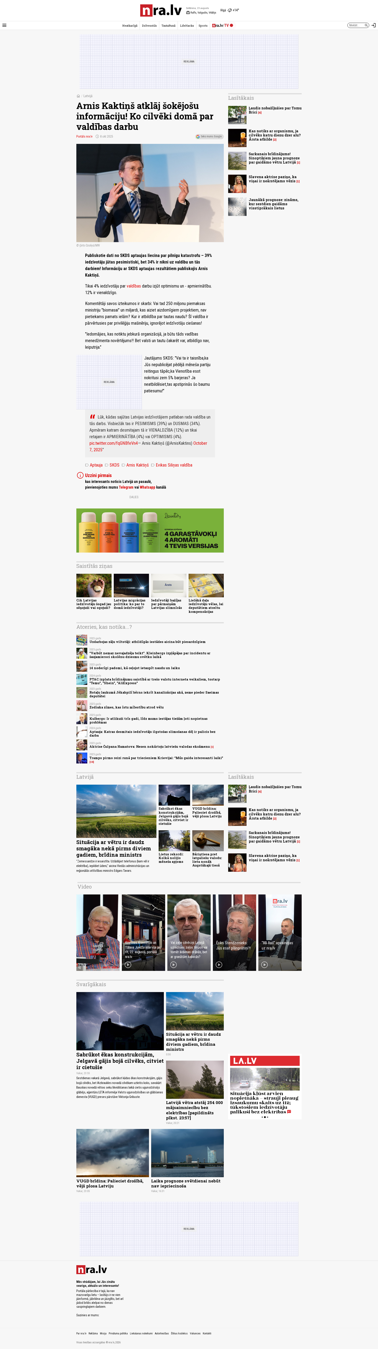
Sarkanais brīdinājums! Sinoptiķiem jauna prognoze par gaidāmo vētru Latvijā (274, 158)
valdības (134, 286)
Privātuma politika (118, 1333)
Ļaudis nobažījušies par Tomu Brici (275, 110)
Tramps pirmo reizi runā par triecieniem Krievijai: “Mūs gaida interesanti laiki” (156, 758)
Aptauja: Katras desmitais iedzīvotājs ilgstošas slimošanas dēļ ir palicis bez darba (152, 733)
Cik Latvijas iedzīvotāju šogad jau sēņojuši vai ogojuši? (93, 604)
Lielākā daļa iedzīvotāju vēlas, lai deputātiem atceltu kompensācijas (206, 606)
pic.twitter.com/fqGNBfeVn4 (113, 443)
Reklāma (93, 1333)
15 (91, 761)
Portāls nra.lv (84, 136)
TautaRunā (168, 25)
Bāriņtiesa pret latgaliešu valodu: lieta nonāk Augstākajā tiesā (207, 860)
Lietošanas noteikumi (141, 1333)
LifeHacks (187, 25)
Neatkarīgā (129, 25)
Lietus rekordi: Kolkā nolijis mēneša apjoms (171, 858)
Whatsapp (147, 487)
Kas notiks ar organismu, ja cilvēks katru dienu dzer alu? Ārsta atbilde (275, 135)
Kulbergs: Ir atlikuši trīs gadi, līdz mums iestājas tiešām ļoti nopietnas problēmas (148, 720)
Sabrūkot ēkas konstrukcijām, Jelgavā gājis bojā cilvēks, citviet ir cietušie (173, 816)
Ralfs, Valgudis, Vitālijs (201, 12)
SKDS (112, 465)
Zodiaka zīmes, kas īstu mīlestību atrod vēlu (126, 707)
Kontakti (207, 1333)
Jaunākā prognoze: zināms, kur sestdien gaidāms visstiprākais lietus (273, 203)
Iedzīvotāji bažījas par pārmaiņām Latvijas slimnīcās (166, 604)
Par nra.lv (81, 1333)
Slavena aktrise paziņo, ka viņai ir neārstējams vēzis (273, 178)
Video (84, 886)
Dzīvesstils (149, 25)
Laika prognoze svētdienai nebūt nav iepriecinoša (185, 1183)
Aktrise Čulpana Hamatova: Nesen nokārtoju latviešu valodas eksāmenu (149, 746)
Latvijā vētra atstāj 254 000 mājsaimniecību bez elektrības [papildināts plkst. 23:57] (194, 1110)
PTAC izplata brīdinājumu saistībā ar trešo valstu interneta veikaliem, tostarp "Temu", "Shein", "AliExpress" (154, 681)
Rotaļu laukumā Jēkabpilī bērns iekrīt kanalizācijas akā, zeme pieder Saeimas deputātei (154, 694)
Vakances (195, 1333)
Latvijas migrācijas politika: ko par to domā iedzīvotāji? (129, 604)
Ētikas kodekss (179, 1333)
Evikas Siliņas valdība (171, 465)
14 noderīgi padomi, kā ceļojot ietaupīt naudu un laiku (134, 668)
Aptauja (94, 465)
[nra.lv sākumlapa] (161, 10)
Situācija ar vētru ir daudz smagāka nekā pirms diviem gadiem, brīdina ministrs (113, 848)
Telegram (126, 487)
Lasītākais (241, 97)
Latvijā (88, 96)
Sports (203, 25)
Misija (103, 1333)
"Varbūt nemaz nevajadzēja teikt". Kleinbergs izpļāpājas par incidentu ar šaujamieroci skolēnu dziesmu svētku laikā (149, 655)
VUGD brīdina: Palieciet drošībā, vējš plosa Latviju (207, 812)
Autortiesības (162, 1333)
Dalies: (134, 497)
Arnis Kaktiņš (135, 465)
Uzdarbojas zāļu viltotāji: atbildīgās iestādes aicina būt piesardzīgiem (147, 642)
